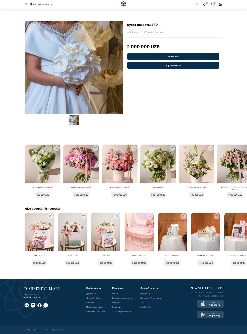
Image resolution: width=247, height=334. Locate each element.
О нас (115, 293)
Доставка (91, 293)
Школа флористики (95, 311)
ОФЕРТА (116, 302)
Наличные (145, 293)
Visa (142, 302)
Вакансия (116, 307)
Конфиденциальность (122, 298)
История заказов (94, 307)
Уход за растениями (122, 311)
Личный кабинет (94, 298)
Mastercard (145, 307)
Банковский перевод (150, 298)
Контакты (90, 302)
